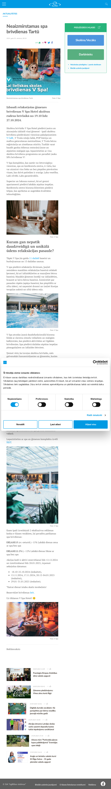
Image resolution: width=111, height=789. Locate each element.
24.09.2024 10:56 (36, 704)
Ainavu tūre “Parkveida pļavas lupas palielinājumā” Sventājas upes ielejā (44, 743)
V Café (10, 137)
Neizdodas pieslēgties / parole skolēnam (85, 64)
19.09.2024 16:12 (36, 752)
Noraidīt (20, 424)
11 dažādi (34, 258)
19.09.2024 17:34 (37, 736)
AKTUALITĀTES (10, 14)
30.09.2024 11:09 (39, 669)
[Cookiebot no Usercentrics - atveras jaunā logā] (95, 362)
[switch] (42, 404)
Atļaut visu (90, 424)
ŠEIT (9, 442)
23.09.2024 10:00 (34, 720)
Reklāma (92, 785)
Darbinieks (86, 54)
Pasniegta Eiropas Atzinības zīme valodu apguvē (45, 674)
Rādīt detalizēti (94, 415)
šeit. (32, 592)
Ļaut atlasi (55, 424)
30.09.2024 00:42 (39, 686)
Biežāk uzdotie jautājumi (79, 68)
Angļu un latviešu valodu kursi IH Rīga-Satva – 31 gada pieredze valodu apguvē (43, 759)
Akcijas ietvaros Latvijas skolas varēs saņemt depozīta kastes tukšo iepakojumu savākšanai (41, 727)
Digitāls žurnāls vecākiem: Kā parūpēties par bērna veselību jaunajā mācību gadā (43, 711)
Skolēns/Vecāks (86, 40)
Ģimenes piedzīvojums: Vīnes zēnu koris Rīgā (43, 692)
